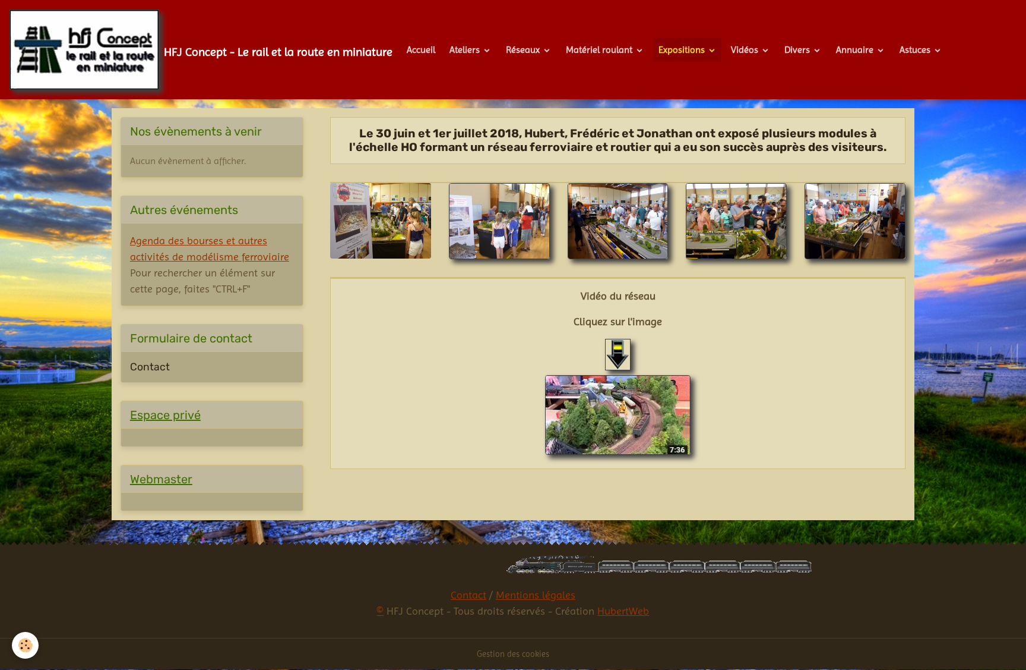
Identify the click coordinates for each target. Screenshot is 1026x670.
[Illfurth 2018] (618, 415)
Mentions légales (535, 595)
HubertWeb (623, 611)
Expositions (682, 49)
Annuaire (856, 49)
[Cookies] (25, 645)
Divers (798, 49)
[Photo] (380, 219)
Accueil (421, 49)
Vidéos (746, 49)
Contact (150, 367)
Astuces (916, 49)
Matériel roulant (600, 49)
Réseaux (524, 49)
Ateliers (465, 49)
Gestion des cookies (513, 654)
